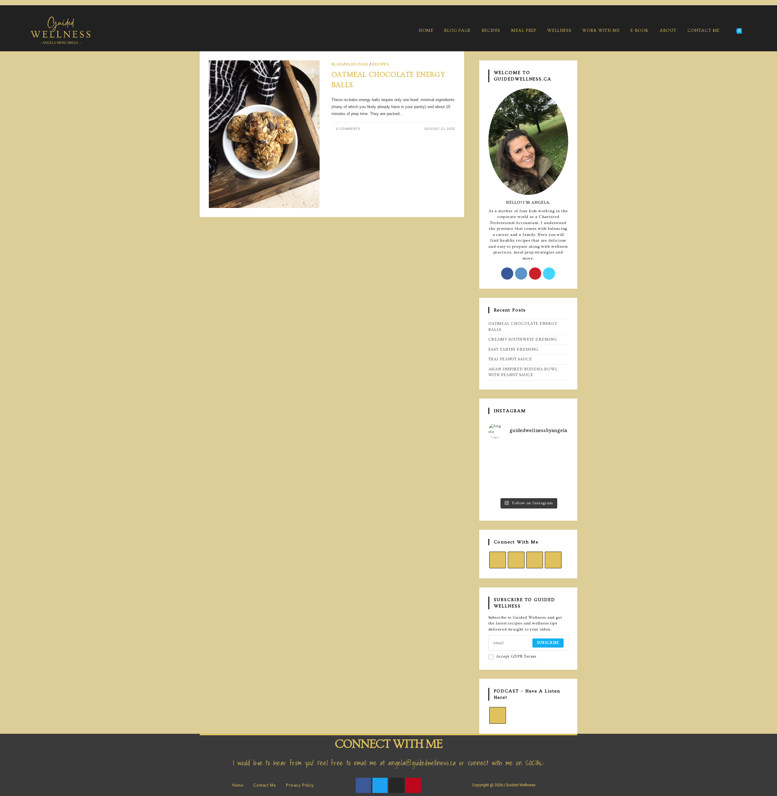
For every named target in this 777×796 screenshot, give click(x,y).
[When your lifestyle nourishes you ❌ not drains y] (528, 486)
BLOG (336, 64)
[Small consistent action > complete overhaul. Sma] (556, 486)
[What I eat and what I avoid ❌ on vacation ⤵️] (500, 486)
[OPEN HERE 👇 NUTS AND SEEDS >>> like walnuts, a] (556, 469)
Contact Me (264, 785)
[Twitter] (380, 785)
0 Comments (348, 129)
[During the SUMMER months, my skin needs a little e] (500, 452)
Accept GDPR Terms (516, 656)
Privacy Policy (300, 785)
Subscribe (548, 643)
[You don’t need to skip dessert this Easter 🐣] (528, 469)
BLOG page (357, 64)
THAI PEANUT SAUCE (510, 359)
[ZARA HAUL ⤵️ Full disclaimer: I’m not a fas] (556, 452)
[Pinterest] (535, 273)
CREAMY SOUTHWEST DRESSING (522, 339)
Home (237, 785)
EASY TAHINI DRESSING (513, 349)
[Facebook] (507, 273)
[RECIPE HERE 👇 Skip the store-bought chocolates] (500, 469)
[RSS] (497, 715)
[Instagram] (521, 273)
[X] (549, 273)
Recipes (380, 64)
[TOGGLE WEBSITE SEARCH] (754, 30)
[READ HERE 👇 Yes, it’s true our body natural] (528, 452)
